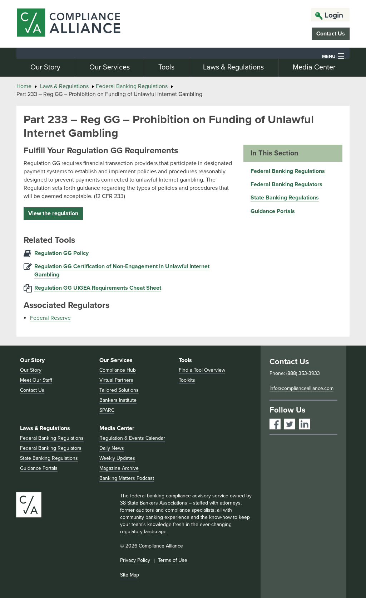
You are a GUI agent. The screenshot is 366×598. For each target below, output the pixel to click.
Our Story (45, 67)
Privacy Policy (135, 560)
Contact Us (330, 33)
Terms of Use (172, 560)
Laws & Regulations (233, 67)
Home (23, 86)
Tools (166, 67)
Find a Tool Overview (202, 370)
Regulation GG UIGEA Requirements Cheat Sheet (97, 287)
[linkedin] (304, 424)
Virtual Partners (116, 380)
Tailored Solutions (119, 390)
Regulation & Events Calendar (132, 438)
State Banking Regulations (285, 197)
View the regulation (53, 213)
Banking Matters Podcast (126, 478)
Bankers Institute (118, 400)
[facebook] (275, 424)
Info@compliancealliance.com (301, 388)
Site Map (129, 575)
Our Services (109, 67)
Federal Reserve (50, 318)
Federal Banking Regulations (132, 86)
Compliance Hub (117, 370)
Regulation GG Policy (61, 253)
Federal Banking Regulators (286, 184)
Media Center (314, 67)
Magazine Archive (119, 468)
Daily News (111, 448)
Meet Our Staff (36, 380)
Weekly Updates (117, 458)
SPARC (106, 410)
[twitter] (289, 424)
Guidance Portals (273, 211)
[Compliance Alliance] (68, 24)
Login (334, 15)
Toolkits (187, 380)
